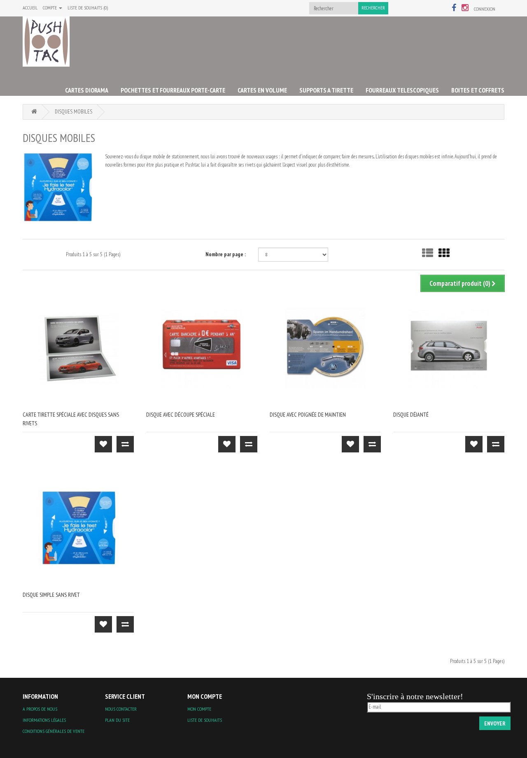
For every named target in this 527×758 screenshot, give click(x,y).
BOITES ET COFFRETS (477, 90)
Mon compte (199, 709)
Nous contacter (121, 709)
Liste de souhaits (204, 720)
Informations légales (44, 720)
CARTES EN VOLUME (262, 90)
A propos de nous (40, 709)
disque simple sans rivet (51, 594)
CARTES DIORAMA (86, 90)
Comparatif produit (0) (460, 283)
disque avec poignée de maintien (308, 414)
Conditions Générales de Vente (53, 731)
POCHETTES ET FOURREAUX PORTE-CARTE (173, 90)
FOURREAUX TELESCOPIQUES (402, 90)
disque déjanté (411, 414)
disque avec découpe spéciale (180, 414)
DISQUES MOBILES (73, 111)
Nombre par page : (225, 254)
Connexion (484, 9)
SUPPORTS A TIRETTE (326, 90)
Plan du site (117, 720)
